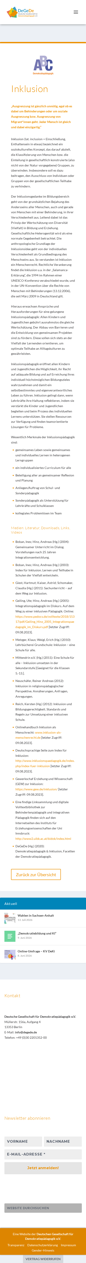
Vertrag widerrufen (43, 1259)
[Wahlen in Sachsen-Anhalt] (9, 918)
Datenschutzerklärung (42, 1245)
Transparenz (15, 1245)
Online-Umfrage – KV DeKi (36, 951)
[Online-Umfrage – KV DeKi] (9, 954)
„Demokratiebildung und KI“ (37, 933)
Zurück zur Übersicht (36, 874)
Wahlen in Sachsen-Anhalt (36, 915)
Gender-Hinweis (43, 1250)
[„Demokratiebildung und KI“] (9, 936)
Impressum (68, 1245)
